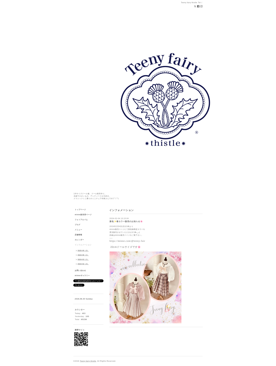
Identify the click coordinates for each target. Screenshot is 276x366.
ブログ (77, 225)
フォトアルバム (81, 220)
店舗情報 (78, 235)
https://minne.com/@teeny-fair (127, 241)
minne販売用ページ (83, 215)
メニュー (78, 230)
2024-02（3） (83, 264)
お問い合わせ (80, 270)
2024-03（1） (83, 259)
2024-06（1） (83, 255)
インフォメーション (83, 245)
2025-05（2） (83, 250)
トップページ (80, 210)
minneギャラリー (82, 275)
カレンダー (79, 240)
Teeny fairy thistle (88, 361)
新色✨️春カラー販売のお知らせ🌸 (126, 221)
